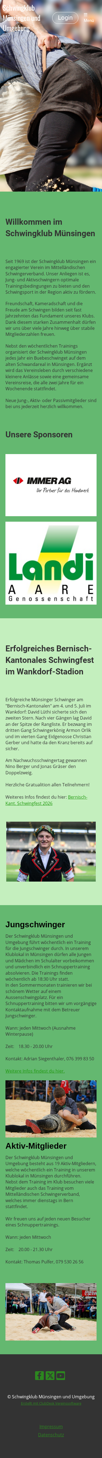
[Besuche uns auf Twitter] (50, 1376)
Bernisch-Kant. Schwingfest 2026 (46, 800)
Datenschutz (51, 1435)
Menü (89, 20)
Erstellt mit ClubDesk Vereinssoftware (51, 1403)
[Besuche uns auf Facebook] (39, 1376)
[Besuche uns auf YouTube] (60, 1376)
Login (65, 17)
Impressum (51, 1427)
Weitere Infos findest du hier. (35, 1071)
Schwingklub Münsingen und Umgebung (21, 18)
